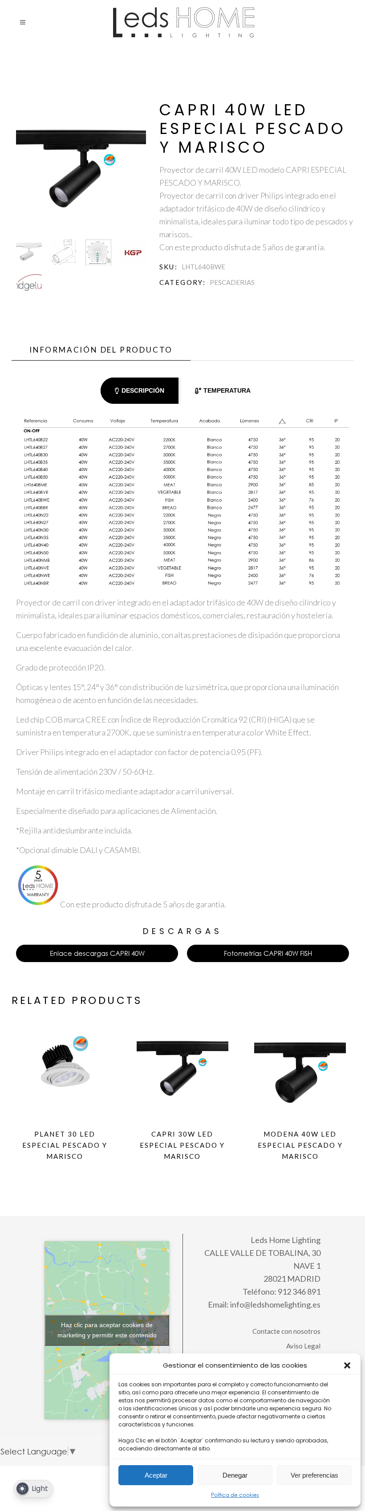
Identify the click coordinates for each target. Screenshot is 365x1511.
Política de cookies (235, 1495)
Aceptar (156, 1475)
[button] (347, 1365)
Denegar (235, 1475)
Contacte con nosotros (286, 1331)
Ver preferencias (314, 1475)
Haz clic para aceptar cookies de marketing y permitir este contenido (107, 1330)
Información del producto (101, 349)
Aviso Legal (303, 1346)
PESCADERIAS (232, 282)
